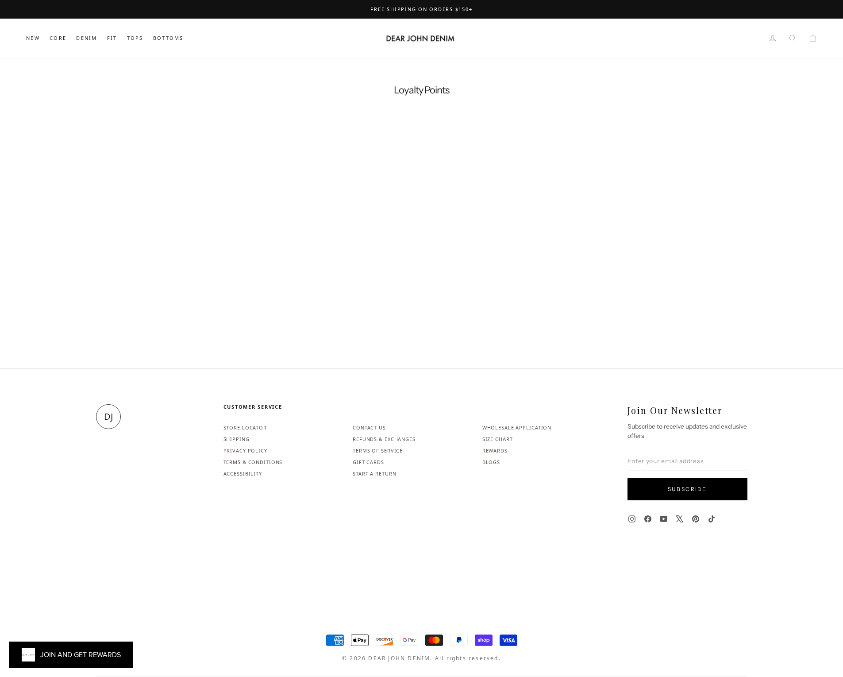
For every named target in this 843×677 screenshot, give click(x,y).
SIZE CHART (497, 439)
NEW (33, 38)
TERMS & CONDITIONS (253, 462)
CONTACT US (369, 427)
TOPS (135, 38)
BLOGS (491, 462)
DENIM (86, 38)
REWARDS (495, 450)
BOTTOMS (168, 38)
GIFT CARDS (368, 462)
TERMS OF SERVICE (378, 450)
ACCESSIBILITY (242, 473)
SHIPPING (236, 439)
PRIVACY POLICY (245, 450)
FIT (112, 38)
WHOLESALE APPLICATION (516, 427)
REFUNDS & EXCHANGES (384, 439)
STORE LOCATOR (245, 427)
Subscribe (687, 489)
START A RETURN (374, 473)
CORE (58, 38)
